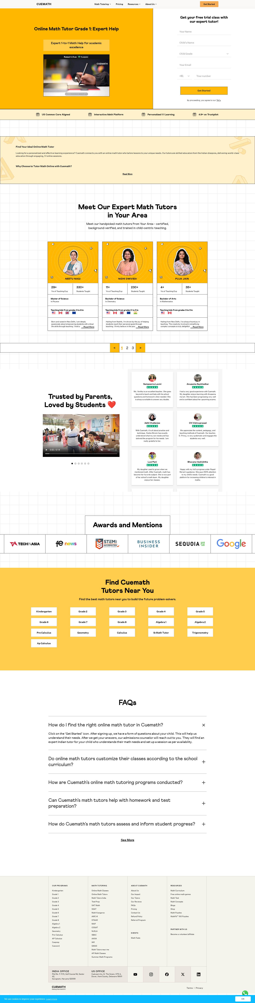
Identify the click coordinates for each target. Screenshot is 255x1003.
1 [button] (122, 348)
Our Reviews (136, 902)
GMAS (94, 946)
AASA (94, 938)
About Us (135, 890)
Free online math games (181, 894)
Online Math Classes (100, 890)
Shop (173, 909)
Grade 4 (55, 905)
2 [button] (127, 348)
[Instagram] (151, 974)
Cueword (55, 946)
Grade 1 (55, 894)
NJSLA (95, 931)
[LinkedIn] (198, 974)
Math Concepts (177, 902)
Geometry (56, 931)
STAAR (95, 920)
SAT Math (96, 905)
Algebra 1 (56, 924)
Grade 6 (55, 913)
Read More (127, 174)
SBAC (94, 935)
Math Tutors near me (100, 949)
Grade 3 (55, 902)
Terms (190, 988)
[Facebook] (167, 974)
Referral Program (138, 920)
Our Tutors (135, 898)
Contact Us (135, 913)
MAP (94, 924)
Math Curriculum (177, 890)
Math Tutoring (101, 4)
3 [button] (133, 348)
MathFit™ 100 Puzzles (180, 916)
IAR (93, 942)
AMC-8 (95, 916)
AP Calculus (57, 938)
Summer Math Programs (102, 957)
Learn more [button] (51, 999)
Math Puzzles (176, 913)
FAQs (133, 905)
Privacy (199, 988)
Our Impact (135, 894)
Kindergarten (57, 890)
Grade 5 (55, 909)
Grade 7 (55, 916)
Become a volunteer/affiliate (182, 934)
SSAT (94, 909)
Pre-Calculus (57, 935)
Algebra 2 (56, 927)
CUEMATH (44, 4)
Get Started (209, 4)
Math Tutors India (99, 898)
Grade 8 (55, 920)
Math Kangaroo (98, 913)
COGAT (95, 927)
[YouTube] (135, 974)
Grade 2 (55, 898)
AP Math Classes (99, 953)
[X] (183, 974)
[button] (114, 347)
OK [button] (243, 999)
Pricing (119, 4)
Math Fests (135, 938)
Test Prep (96, 902)
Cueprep (55, 942)
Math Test (175, 898)
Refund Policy (136, 916)
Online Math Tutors (99, 894)
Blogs (173, 905)
